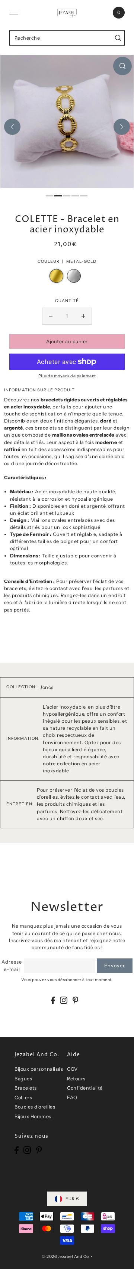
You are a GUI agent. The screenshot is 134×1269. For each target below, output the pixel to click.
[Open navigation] (13, 13)
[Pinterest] (76, 1000)
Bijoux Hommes (33, 1116)
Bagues (23, 1078)
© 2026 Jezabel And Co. (66, 1256)
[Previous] (12, 127)
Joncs (47, 687)
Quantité (67, 300)
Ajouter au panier (67, 341)
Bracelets (26, 1088)
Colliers (23, 1097)
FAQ (72, 1097)
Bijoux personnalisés (39, 1069)
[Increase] (83, 316)
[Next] (122, 127)
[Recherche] (118, 38)
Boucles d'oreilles (35, 1107)
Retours (76, 1078)
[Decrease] (50, 316)
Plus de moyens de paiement (67, 376)
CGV (72, 1069)
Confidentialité (85, 1088)
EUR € (72, 1198)
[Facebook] (53, 1000)
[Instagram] (63, 1000)
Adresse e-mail (11, 965)
